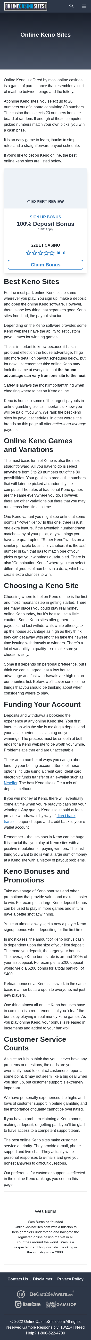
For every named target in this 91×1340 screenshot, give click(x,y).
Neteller (10, 783)
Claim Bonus (45, 264)
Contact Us (18, 1279)
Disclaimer (42, 1279)
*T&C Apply (45, 229)
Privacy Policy (70, 1279)
